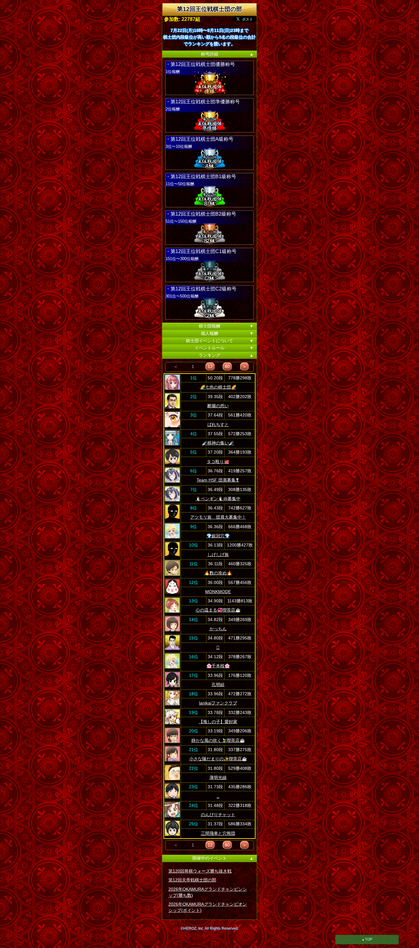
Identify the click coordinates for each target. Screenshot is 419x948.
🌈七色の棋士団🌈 (218, 387)
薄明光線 (218, 777)
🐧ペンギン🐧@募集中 (218, 498)
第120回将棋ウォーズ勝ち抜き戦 (200, 871)
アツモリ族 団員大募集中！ (218, 517)
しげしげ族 (218, 554)
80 (227, 366)
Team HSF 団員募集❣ (218, 480)
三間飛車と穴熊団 (218, 833)
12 (210, 366)
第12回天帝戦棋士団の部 (192, 879)
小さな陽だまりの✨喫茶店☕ (218, 758)
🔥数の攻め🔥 (218, 572)
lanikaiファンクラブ (218, 702)
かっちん (218, 628)
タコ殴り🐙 (218, 461)
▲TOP (366, 939)
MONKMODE (218, 591)
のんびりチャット (218, 814)
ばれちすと (218, 424)
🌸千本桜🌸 (218, 665)
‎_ (218, 795)
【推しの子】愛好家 (218, 721)
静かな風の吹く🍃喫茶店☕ (218, 740)
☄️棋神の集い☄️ (218, 442)
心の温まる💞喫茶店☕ (218, 610)
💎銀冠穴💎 (218, 535)
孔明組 (218, 684)
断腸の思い (218, 405)
